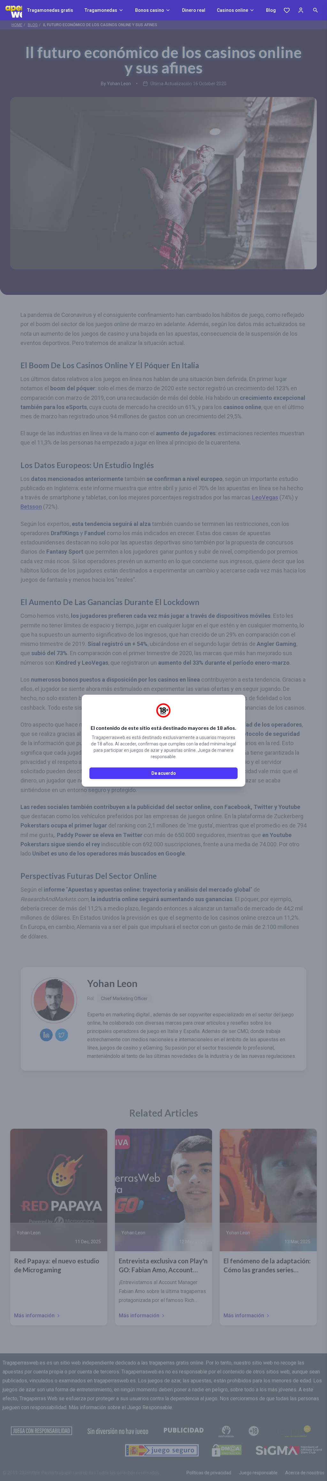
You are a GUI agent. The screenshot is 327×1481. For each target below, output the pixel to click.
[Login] (301, 10)
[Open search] (315, 10)
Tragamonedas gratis (50, 10)
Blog (271, 10)
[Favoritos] (287, 10)
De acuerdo (163, 773)
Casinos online (232, 10)
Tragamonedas (101, 10)
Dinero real (193, 10)
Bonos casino (149, 10)
